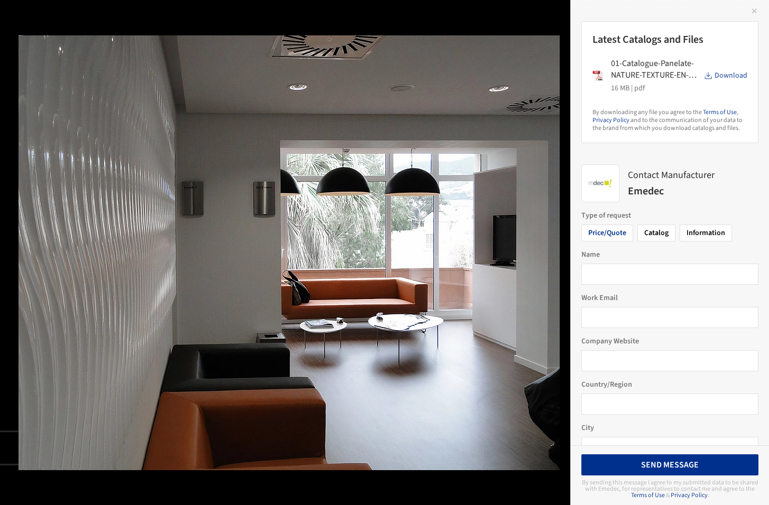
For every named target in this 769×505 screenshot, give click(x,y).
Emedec (173, 19)
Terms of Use (720, 112)
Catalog (656, 233)
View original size (123, 482)
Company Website (610, 341)
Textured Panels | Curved (81, 19)
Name (590, 254)
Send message (670, 465)
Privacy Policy (610, 120)
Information (706, 233)
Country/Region (606, 384)
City (587, 428)
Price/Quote (607, 233)
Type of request (606, 215)
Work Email (599, 298)
